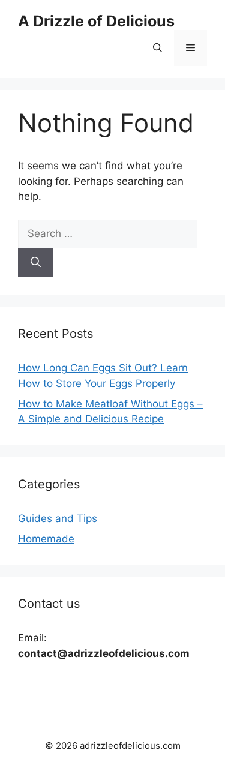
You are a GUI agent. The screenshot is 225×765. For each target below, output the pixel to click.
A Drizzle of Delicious (96, 21)
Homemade (46, 539)
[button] (157, 48)
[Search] (35, 262)
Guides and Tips (57, 518)
